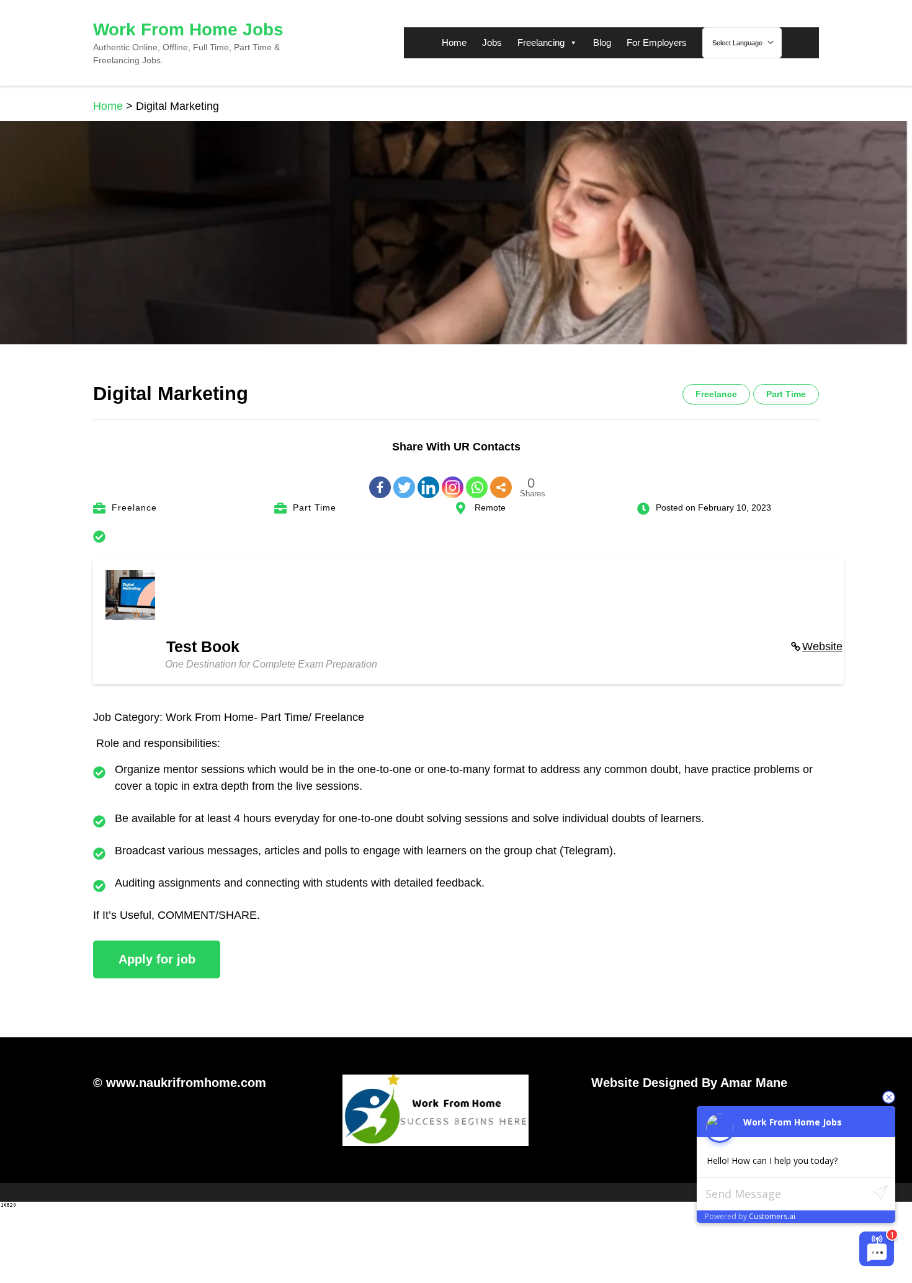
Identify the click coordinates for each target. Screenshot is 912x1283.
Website (822, 646)
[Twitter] (404, 478)
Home (454, 42)
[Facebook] (380, 478)
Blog (602, 42)
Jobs (492, 42)
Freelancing (541, 42)
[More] (501, 478)
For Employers (657, 42)
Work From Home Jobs (188, 29)
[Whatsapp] (477, 478)
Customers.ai (772, 1216)
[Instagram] (452, 478)
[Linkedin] (428, 478)
